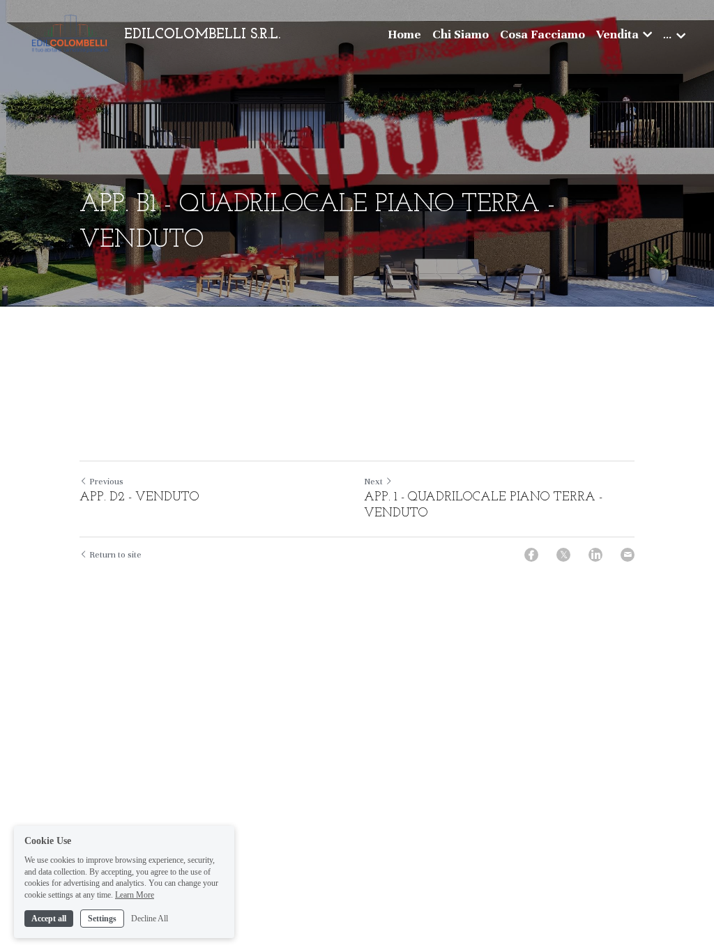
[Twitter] (563, 555)
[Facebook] (531, 555)
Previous (106, 481)
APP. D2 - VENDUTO (141, 497)
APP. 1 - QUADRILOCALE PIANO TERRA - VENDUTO (483, 505)
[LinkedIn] (595, 555)
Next (373, 481)
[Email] (628, 555)
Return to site (115, 554)
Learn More (134, 895)
